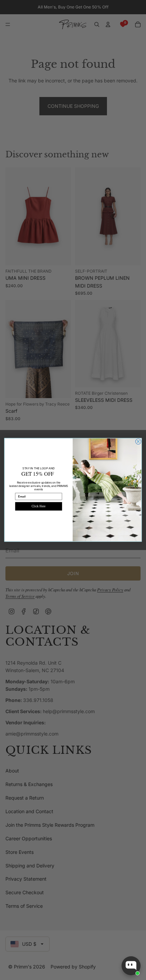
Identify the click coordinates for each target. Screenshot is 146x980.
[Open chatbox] (131, 965)
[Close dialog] (138, 442)
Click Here (38, 506)
